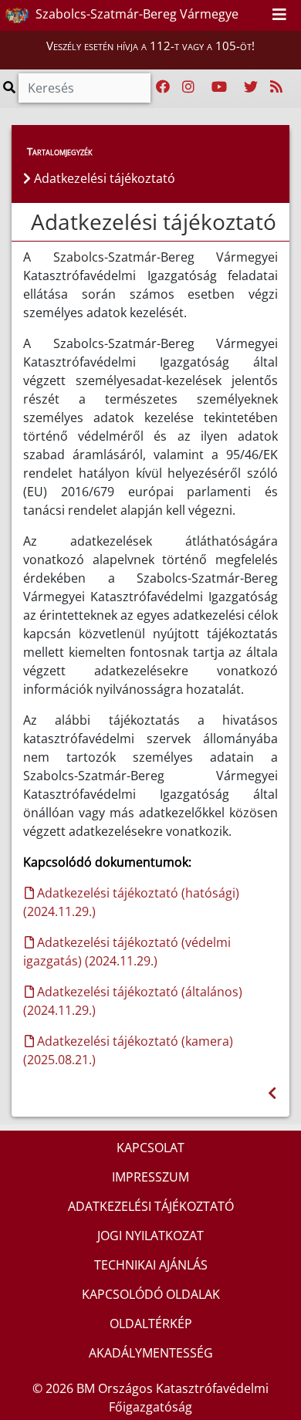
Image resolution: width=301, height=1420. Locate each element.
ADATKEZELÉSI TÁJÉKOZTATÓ (151, 1206)
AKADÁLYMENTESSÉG (151, 1352)
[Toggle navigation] (279, 15)
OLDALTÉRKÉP (151, 1323)
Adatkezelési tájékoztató (153, 221)
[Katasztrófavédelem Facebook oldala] (162, 87)
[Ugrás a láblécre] (254, 15)
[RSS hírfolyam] (276, 87)
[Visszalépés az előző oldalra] (272, 1093)
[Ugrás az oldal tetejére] (29, 222)
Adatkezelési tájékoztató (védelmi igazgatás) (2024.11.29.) (127, 951)
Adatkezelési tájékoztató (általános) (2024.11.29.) (132, 1001)
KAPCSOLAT (150, 1147)
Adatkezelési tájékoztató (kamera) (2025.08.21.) (128, 1050)
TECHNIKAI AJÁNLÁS (151, 1264)
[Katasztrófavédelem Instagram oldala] (188, 87)
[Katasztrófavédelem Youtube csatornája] (219, 87)
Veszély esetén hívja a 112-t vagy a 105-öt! (150, 45)
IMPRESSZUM (150, 1176)
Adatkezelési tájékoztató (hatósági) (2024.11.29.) (131, 902)
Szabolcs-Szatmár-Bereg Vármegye (135, 13)
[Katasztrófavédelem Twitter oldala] (250, 87)
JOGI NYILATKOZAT (150, 1235)
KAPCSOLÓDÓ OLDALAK (151, 1294)
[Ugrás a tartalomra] (238, 15)
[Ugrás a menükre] (220, 15)
